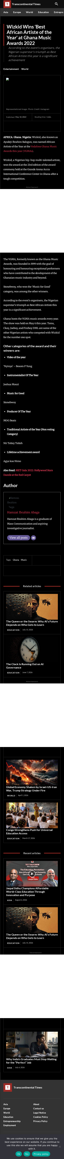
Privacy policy (41, 1154)
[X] (17, 126)
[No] (59, 1146)
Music (24, 559)
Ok (18, 1154)
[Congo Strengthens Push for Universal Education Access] (32, 815)
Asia (9, 900)
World (24, 68)
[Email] (33, 537)
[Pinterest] (25, 126)
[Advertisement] (32, 221)
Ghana (16, 559)
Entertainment (11, 68)
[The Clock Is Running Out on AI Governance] (32, 650)
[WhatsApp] (33, 126)
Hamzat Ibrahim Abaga (23, 512)
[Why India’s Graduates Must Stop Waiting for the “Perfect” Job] (32, 1044)
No (27, 1154)
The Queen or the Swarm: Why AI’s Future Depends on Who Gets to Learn (32, 623)
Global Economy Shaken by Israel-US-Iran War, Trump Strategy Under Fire (31, 788)
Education (13, 630)
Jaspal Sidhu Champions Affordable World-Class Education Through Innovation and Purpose (27, 892)
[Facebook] (9, 126)
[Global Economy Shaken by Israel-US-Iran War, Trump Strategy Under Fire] (32, 772)
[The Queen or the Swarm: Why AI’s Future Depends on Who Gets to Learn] (32, 607)
